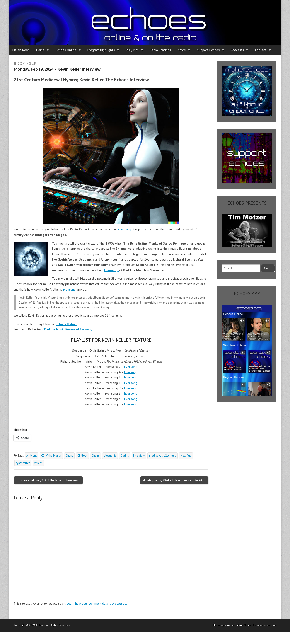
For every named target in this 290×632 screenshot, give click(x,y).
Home (40, 50)
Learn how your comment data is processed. (97, 603)
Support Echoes (208, 50)
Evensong (124, 229)
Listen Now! (20, 50)
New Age (186, 455)
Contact (260, 50)
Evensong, (111, 270)
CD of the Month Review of (67, 329)
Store (182, 50)
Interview (139, 455)
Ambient (31, 455)
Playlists (132, 50)
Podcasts (237, 50)
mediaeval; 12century (162, 455)
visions (38, 463)
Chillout (82, 455)
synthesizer (23, 463)
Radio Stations (160, 50)
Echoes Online (66, 50)
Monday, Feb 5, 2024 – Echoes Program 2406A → (174, 480)
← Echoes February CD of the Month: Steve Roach (48, 480)
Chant (69, 455)
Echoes (40, 625)
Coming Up (26, 63)
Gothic (125, 455)
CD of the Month (51, 455)
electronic (110, 455)
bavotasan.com (266, 625)
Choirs (95, 455)
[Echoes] (145, 22)
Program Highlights (101, 50)
